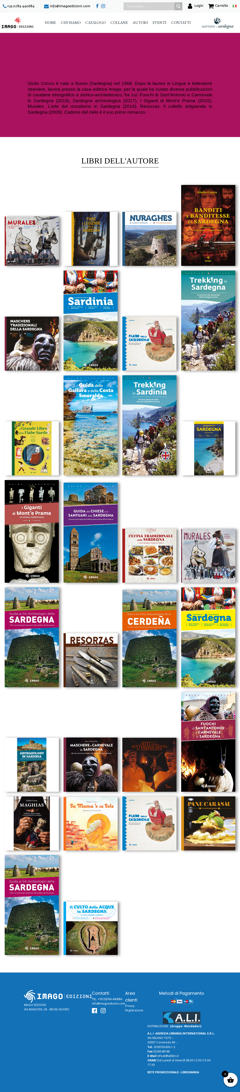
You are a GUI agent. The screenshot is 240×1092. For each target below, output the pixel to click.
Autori (140, 22)
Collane (119, 22)
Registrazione (134, 1010)
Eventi (159, 22)
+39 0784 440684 (20, 6)
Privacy (130, 1006)
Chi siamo (71, 22)
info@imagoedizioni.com (70, 6)
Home (50, 22)
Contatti (181, 22)
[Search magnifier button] (178, 6)
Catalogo (95, 22)
